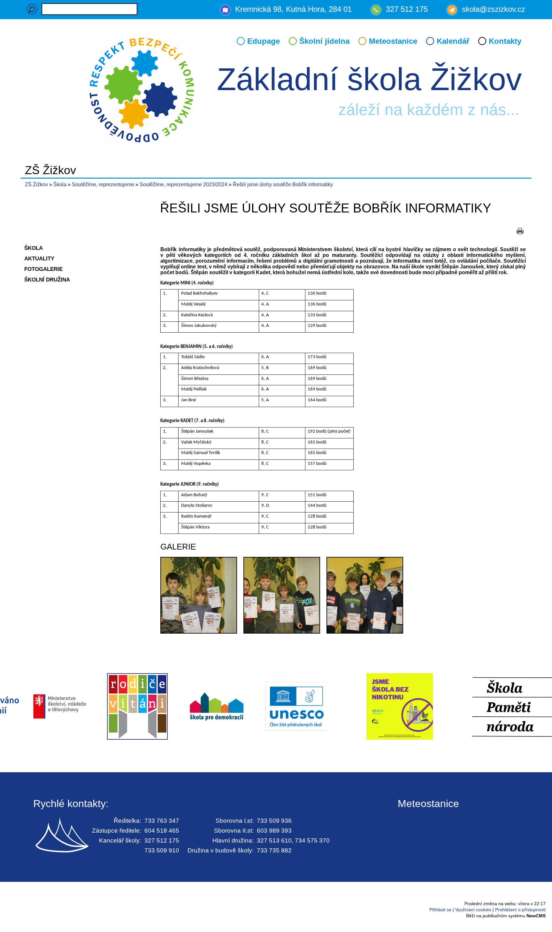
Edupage (263, 41)
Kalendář (453, 41)
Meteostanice (393, 41)
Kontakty (505, 41)
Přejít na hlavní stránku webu (276, 91)
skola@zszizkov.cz (493, 9)
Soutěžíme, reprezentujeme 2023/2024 (184, 184)
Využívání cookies (473, 909)
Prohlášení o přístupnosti (520, 909)
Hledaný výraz (32, 9)
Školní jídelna (324, 41)
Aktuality (39, 258)
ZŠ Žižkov (36, 184)
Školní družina (47, 279)
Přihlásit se (440, 909)
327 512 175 (407, 9)
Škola (60, 184)
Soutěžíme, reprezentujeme (103, 184)
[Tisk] (520, 231)
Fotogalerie (43, 269)
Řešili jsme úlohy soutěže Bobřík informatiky (283, 184)
